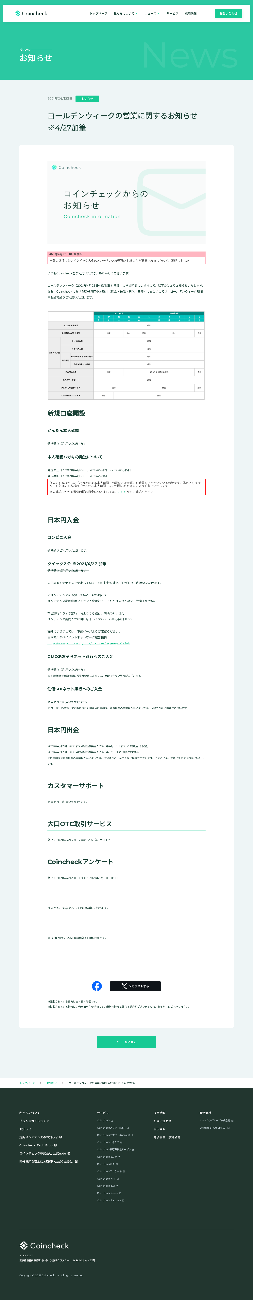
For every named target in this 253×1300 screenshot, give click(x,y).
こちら (122, 491)
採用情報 (159, 1113)
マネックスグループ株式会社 (214, 1120)
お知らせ (52, 1083)
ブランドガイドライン (34, 1121)
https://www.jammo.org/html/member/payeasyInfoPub (88, 643)
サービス (172, 13)
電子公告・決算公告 (167, 1137)
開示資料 (159, 1129)
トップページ (98, 13)
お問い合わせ (162, 1121)
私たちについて (29, 1113)
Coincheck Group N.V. (212, 1127)
